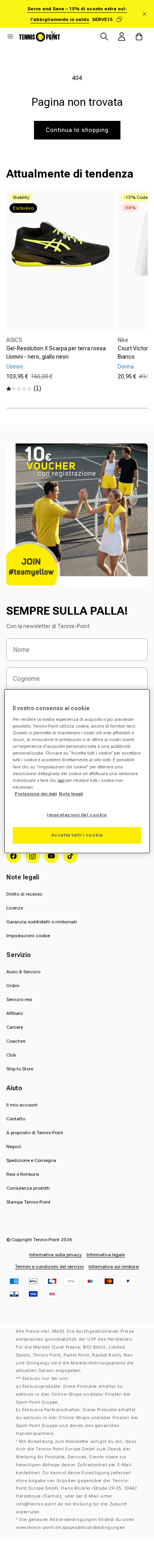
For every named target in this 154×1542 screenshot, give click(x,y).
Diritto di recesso (24, 894)
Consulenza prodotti (28, 1188)
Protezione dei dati (36, 794)
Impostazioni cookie (28, 935)
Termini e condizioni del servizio (49, 1266)
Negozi (13, 1146)
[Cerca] (104, 36)
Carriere (14, 1027)
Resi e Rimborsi (22, 1174)
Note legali (71, 794)
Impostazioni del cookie (77, 815)
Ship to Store (19, 1069)
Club (11, 1055)
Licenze (14, 908)
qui (61, 780)
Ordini (12, 985)
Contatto (15, 1119)
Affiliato (14, 1013)
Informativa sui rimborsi (113, 1266)
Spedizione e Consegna (31, 1160)
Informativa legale (105, 1254)
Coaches (15, 1041)
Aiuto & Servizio (23, 971)
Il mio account (22, 1105)
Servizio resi (19, 999)
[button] (10, 36)
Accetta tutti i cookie (77, 835)
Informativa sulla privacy (55, 1254)
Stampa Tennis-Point (28, 1202)
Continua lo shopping (77, 130)
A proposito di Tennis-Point (34, 1132)
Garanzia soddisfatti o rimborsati (41, 922)
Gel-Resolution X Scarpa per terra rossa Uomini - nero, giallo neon (56, 352)
